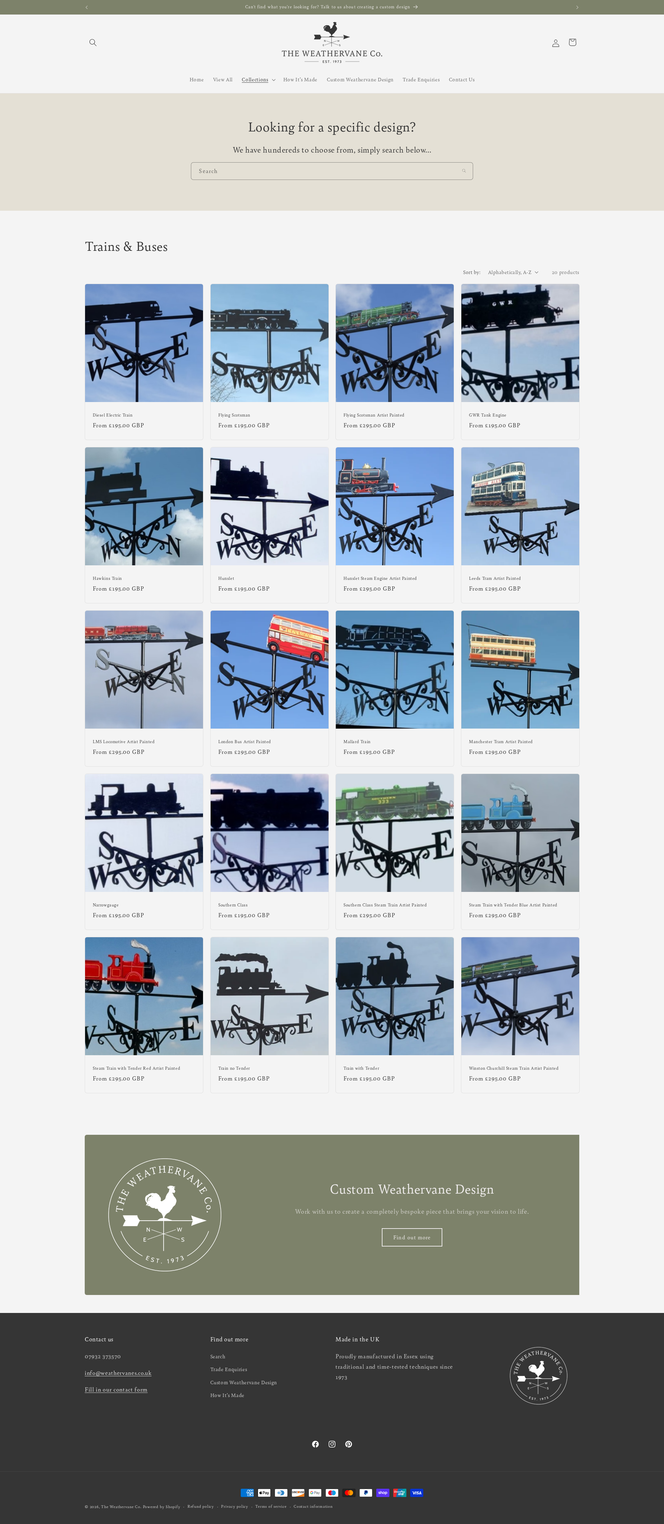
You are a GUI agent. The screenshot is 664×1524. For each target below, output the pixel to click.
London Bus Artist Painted (244, 742)
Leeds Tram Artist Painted (495, 578)
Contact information (313, 1506)
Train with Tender (361, 1068)
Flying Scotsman (234, 415)
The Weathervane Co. (121, 1506)
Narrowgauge (106, 905)
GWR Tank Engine (488, 415)
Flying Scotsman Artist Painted (374, 415)
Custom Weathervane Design (243, 1382)
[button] (93, 42)
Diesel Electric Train (113, 415)
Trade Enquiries (228, 1369)
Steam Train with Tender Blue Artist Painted (513, 905)
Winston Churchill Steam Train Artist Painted (514, 1068)
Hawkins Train (107, 578)
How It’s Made (227, 1395)
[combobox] (331, 171)
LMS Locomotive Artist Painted (124, 742)
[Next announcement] (577, 7)
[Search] (464, 171)
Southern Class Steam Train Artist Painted (385, 905)
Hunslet (226, 578)
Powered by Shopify (162, 1506)
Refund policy (200, 1506)
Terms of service (270, 1506)
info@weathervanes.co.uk (118, 1373)
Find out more (412, 1237)
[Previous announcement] (86, 7)
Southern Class (233, 905)
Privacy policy (234, 1506)
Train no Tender (234, 1068)
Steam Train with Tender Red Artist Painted (136, 1068)
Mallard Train (357, 742)
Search (217, 1356)
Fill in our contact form (116, 1389)
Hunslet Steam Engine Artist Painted (380, 578)
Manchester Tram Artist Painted (501, 742)
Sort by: (471, 271)
